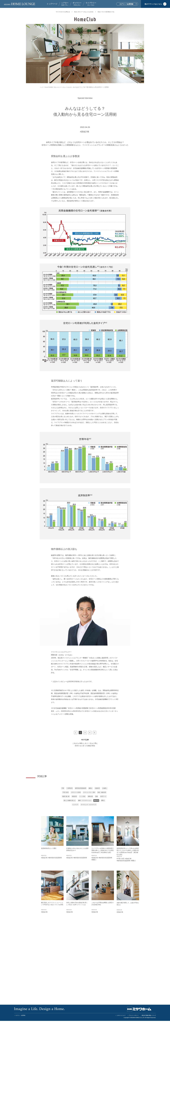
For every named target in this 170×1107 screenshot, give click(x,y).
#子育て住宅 (120, 858)
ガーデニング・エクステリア (88, 804)
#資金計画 (84, 132)
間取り (103, 800)
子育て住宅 (65, 792)
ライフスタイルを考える (63, 12)
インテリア (75, 804)
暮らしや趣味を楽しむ (70, 800)
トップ (41, 87)
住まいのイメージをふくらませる (83, 12)
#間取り (93, 860)
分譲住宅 (97, 788)
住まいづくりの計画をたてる (106, 12)
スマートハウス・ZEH (89, 792)
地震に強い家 (65, 796)
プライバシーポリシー (134, 1015)
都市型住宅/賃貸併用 (80, 788)
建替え (90, 788)
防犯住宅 (74, 796)
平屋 (63, 788)
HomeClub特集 (49, 87)
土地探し (104, 788)
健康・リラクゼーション (84, 800)
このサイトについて (120, 1015)
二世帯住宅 (70, 788)
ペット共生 (82, 796)
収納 (96, 796)
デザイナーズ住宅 (76, 792)
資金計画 (96, 800)
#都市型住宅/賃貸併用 (55, 857)
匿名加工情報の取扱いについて (149, 1015)
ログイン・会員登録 (20, 1015)
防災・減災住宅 (102, 792)
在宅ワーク (103, 796)
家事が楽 (90, 796)
